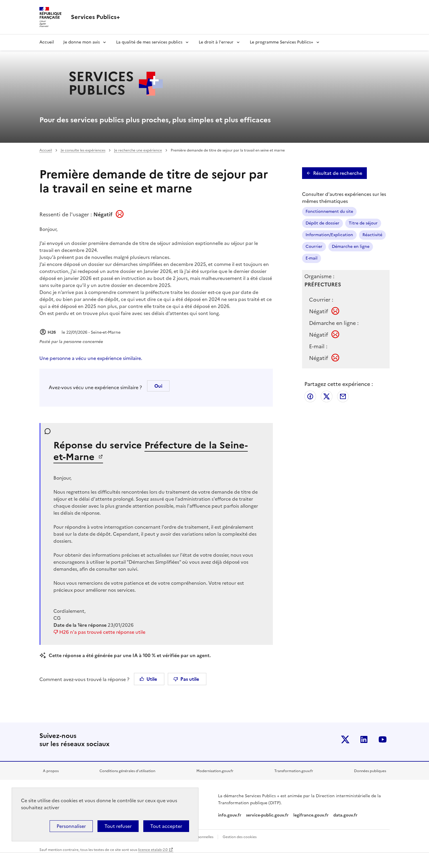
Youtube (383, 739)
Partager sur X (326, 396)
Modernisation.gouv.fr (214, 771)
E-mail (312, 258)
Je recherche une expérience (138, 150)
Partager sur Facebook (310, 396)
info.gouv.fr (229, 815)
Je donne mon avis (81, 42)
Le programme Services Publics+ (281, 42)
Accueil (46, 42)
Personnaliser (71, 826)
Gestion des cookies (240, 837)
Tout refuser (118, 826)
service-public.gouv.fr (267, 815)
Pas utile (189, 679)
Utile (152, 679)
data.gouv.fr (346, 815)
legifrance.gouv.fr (311, 815)
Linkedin (364, 739)
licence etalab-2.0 (153, 849)
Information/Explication (329, 235)
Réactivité (372, 235)
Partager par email (343, 396)
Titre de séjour (363, 223)
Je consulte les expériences (83, 150)
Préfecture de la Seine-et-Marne (150, 451)
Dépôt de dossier (322, 223)
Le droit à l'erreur (216, 42)
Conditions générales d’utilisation (127, 771)
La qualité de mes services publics (149, 42)
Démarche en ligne (350, 246)
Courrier (314, 246)
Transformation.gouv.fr (293, 771)
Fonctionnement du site (329, 211)
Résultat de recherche (337, 173)
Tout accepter (166, 826)
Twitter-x (345, 739)
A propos (51, 771)
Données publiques (370, 771)
